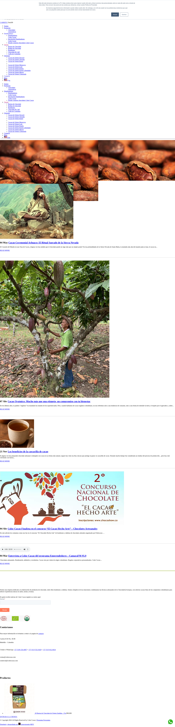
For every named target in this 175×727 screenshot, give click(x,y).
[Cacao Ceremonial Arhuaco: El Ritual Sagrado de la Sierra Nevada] (36, 238)
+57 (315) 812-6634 (49, 650)
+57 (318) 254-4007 (20, 650)
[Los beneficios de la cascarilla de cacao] (17, 447)
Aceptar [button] (115, 14)
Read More (5, 250)
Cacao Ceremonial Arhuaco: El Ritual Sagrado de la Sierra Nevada (43, 242)
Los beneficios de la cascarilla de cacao (28, 451)
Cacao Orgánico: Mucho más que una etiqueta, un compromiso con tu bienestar (49, 401)
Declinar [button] (124, 14)
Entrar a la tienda (8, 717)
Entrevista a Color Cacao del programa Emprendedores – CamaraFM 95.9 (47, 555)
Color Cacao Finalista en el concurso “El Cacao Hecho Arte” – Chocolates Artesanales (52, 528)
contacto (41, 633)
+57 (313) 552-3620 (34, 650)
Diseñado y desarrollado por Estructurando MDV (17, 724)
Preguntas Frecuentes (43, 720)
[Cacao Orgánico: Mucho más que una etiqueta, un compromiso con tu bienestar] (54, 397)
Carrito (4, 22)
